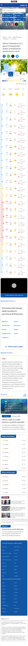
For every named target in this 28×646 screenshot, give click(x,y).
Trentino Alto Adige (6, 553)
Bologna (16, 592)
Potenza (4, 608)
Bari (15, 605)
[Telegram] (17, 56)
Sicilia (3, 576)
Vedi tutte (24, 395)
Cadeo (16, 333)
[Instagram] (12, 24)
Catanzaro (16, 608)
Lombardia (16, 550)
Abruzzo (16, 566)
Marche (16, 556)
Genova (4, 585)
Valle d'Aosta (17, 546)
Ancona (4, 595)
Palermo (4, 611)
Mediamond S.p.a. (13, 636)
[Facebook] (8, 24)
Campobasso (5, 605)
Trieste (3, 592)
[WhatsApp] (20, 24)
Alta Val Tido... (6, 325)
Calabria (16, 572)
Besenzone (17, 325)
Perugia (3, 598)
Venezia (16, 589)
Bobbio (16, 329)
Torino (3, 582)
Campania (4, 566)
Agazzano (5, 321)
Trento (3, 589)
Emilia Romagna (5, 556)
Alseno (16, 321)
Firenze (16, 595)
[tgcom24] (14, 1)
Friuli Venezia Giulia (6, 559)
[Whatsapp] (8, 56)
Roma (15, 598)
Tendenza (6, 416)
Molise (3, 569)
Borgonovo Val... (6, 333)
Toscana (16, 559)
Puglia (15, 569)
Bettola (4, 329)
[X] (16, 24)
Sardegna (16, 576)
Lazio (15, 563)
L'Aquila (15, 602)
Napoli (3, 602)
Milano (15, 585)
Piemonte (4, 546)
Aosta (15, 582)
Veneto (15, 553)
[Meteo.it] (23, 5)
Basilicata (4, 572)
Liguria (3, 550)
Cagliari (16, 611)
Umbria (3, 563)
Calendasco (5, 337)
